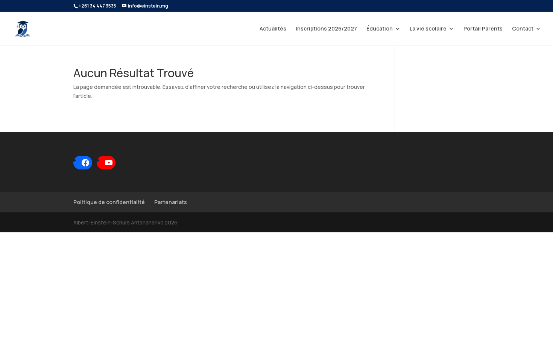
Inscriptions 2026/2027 (326, 29)
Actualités (273, 29)
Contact (522, 29)
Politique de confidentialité (109, 202)
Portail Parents (483, 29)
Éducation (379, 29)
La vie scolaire (428, 29)
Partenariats (170, 202)
